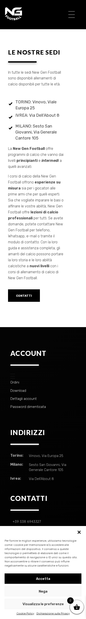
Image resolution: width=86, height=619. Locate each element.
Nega (43, 591)
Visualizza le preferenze (43, 604)
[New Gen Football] (33, 13)
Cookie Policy (25, 613)
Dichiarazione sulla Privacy (53, 613)
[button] (79, 531)
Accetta (43, 579)
